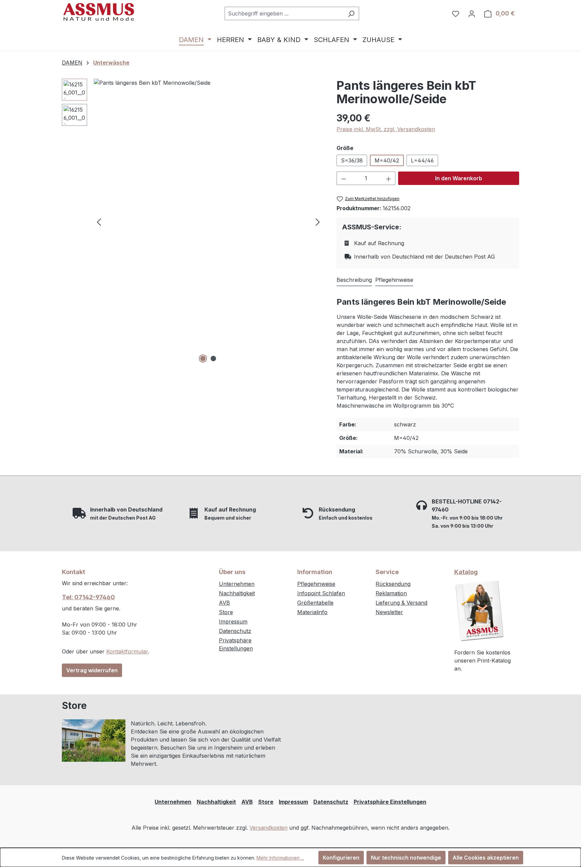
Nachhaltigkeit (237, 593)
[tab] (354, 280)
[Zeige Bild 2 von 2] (213, 358)
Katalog (466, 571)
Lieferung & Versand (401, 602)
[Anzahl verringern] (344, 178)
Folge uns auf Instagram (337, 726)
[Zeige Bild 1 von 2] (203, 358)
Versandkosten (268, 827)
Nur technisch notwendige (406, 857)
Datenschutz (235, 631)
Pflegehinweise (316, 583)
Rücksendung (393, 583)
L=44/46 (422, 160)
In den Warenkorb (458, 178)
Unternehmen (237, 583)
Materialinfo (312, 612)
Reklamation (391, 593)
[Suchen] (351, 13)
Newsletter (389, 612)
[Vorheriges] (99, 222)
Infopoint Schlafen (321, 593)
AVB (224, 602)
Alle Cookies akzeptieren (486, 857)
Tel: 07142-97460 (88, 597)
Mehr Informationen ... (280, 858)
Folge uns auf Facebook (337, 740)
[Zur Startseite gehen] (99, 12)
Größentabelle (315, 602)
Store (226, 612)
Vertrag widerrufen (92, 670)
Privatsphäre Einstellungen (390, 801)
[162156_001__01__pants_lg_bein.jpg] (208, 222)
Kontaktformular (127, 651)
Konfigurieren (341, 857)
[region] (192, 222)
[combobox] (284, 13)
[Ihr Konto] (472, 13)
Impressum (233, 621)
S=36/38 (352, 160)
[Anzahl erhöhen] (389, 178)
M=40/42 (387, 160)
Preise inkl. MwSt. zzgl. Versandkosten (386, 129)
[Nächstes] (318, 222)
